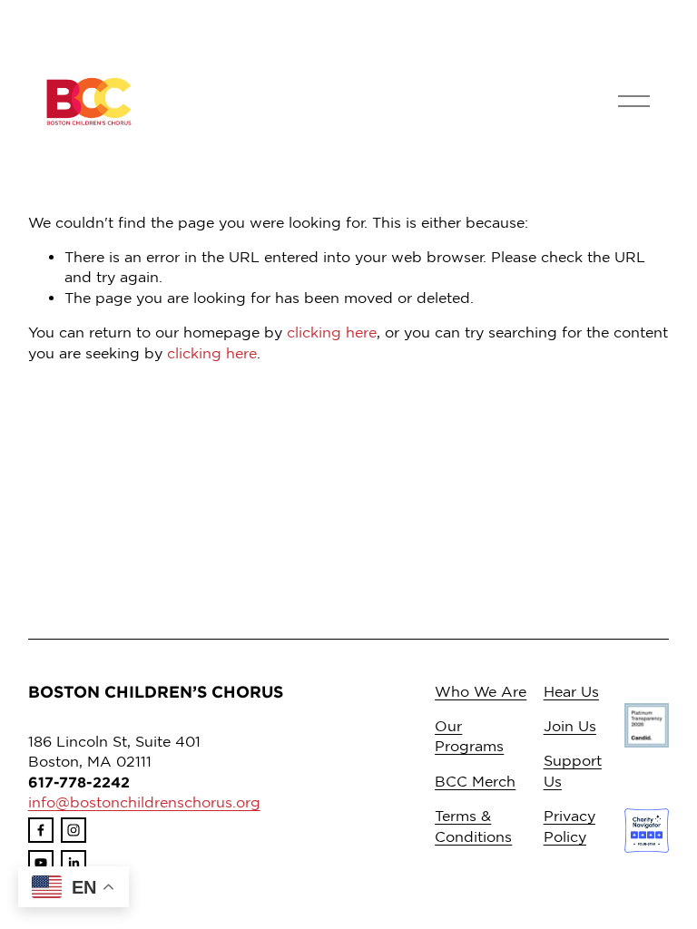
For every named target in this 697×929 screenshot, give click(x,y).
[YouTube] (41, 862)
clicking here (332, 332)
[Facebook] (41, 830)
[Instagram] (73, 830)
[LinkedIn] (73, 862)
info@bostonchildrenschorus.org (144, 802)
